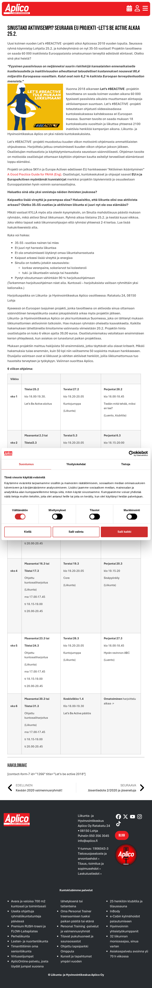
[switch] (57, 517)
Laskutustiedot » (90, 873)
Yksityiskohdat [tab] (76, 464)
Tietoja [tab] (125, 464)
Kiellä (27, 531)
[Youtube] (132, 816)
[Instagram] (139, 816)
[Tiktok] (118, 823)
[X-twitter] (125, 816)
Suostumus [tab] (26, 464)
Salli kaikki (124, 531)
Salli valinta (76, 531)
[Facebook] (118, 816)
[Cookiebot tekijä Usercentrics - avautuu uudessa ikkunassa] (131, 453)
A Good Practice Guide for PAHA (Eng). (34, 174)
